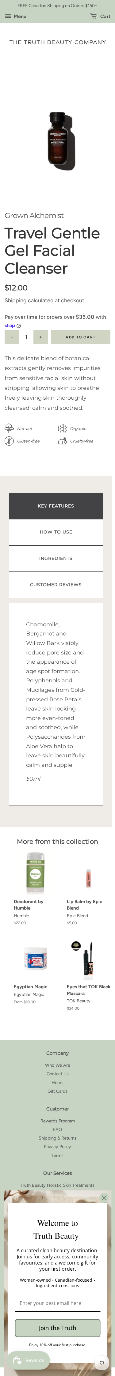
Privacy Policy (57, 1146)
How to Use (56, 532)
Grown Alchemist (34, 215)
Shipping (16, 300)
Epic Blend (77, 915)
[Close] (104, 1197)
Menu (19, 16)
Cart (104, 16)
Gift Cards (57, 1091)
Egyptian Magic (29, 994)
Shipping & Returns (58, 1138)
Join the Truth (57, 1328)
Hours (57, 1082)
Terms (57, 1155)
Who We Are (57, 1065)
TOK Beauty (78, 1001)
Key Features (56, 506)
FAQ (57, 1129)
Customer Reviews (56, 584)
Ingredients (56, 558)
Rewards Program (57, 1121)
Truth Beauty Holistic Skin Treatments (57, 1185)
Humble (21, 915)
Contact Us (58, 1073)
